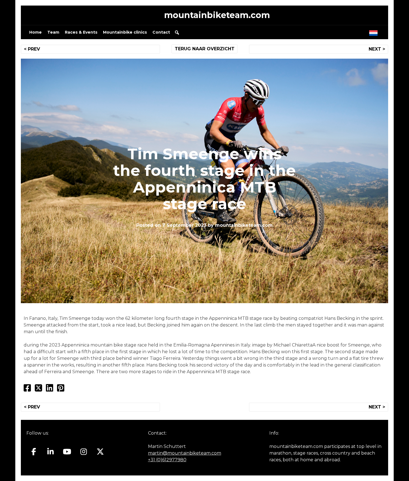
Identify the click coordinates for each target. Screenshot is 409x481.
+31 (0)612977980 (167, 459)
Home (35, 32)
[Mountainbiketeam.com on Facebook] (33, 452)
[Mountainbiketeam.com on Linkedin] (50, 452)
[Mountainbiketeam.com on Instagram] (83, 452)
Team (53, 32)
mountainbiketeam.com (217, 15)
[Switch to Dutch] (374, 32)
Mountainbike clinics (125, 32)
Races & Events (81, 32)
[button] (177, 32)
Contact (161, 32)
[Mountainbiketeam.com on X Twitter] (100, 452)
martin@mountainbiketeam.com (184, 453)
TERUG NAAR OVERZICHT (205, 48)
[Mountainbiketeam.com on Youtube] (67, 452)
